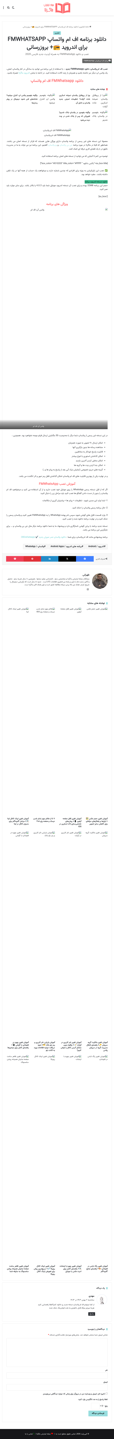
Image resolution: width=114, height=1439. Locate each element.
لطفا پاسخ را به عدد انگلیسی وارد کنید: (93, 1399)
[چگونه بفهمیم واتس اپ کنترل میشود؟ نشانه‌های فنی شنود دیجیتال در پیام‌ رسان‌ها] (47, 99)
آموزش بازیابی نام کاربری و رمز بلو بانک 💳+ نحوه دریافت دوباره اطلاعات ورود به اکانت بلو (44, 1046)
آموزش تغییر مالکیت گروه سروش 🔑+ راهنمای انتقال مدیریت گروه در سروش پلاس (97, 1046)
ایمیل (105, 1382)
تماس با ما (29, 1434)
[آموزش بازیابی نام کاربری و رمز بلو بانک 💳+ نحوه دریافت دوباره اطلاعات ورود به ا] (44, 935)
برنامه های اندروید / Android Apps (66, 546)
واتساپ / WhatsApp (34, 546)
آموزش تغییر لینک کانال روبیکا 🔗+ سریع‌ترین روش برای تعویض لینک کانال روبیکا (44, 1270)
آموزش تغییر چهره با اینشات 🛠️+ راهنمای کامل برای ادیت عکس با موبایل (70, 1269)
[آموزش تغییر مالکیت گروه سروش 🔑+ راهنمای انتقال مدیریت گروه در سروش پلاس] (97, 935)
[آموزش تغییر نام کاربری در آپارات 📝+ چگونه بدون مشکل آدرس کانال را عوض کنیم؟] (70, 935)
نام (106, 1370)
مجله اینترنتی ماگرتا (44, 1434)
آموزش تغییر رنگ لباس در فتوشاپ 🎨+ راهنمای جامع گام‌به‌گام (97, 1269)
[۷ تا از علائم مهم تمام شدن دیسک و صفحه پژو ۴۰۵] (44, 712)
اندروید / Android (96, 546)
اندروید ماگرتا (24, 73)
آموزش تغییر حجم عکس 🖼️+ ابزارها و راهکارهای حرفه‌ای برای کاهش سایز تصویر (97, 821)
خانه (87, 26)
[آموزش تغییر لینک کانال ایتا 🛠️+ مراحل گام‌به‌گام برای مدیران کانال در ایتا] (17, 712)
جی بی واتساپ (65, 145)
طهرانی (86, 575)
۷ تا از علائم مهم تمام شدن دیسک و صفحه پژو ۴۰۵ (44, 820)
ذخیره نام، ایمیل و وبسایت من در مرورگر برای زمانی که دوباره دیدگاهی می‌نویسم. (74, 1393)
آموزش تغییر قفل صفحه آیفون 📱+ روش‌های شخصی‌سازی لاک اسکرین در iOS (70, 822)
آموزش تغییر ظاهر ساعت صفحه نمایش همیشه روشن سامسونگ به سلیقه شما (18, 1269)
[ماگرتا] (57, 8)
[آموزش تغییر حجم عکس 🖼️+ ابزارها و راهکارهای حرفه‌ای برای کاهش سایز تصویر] (97, 712)
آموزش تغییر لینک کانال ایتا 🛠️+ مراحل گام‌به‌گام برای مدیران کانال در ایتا (18, 821)
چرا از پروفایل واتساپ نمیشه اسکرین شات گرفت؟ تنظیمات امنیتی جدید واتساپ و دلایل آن (74, 99)
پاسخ (92, 1313)
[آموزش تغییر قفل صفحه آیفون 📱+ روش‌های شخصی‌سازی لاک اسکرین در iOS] (70, 712)
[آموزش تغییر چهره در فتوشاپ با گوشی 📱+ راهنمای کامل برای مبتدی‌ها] (17, 935)
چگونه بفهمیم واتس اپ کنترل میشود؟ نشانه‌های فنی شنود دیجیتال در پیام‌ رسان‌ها (22, 99)
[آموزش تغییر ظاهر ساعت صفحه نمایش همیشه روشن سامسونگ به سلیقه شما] (17, 1159)
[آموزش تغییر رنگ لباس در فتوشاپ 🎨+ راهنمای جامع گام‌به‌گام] (97, 1159)
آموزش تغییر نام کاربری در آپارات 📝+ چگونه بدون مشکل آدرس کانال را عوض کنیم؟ (71, 1046)
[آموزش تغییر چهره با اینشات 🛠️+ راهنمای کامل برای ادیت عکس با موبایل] (70, 1159)
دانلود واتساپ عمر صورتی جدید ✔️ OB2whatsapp (43, 537)
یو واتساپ (52, 145)
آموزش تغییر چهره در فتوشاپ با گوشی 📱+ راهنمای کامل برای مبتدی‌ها (18, 1045)
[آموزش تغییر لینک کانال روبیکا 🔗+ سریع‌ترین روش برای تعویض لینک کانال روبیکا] (44, 1159)
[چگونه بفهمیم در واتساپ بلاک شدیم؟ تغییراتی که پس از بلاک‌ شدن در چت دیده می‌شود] (99, 116)
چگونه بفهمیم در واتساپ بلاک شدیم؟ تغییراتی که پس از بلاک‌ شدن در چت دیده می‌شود (74, 116)
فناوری (81, 26)
